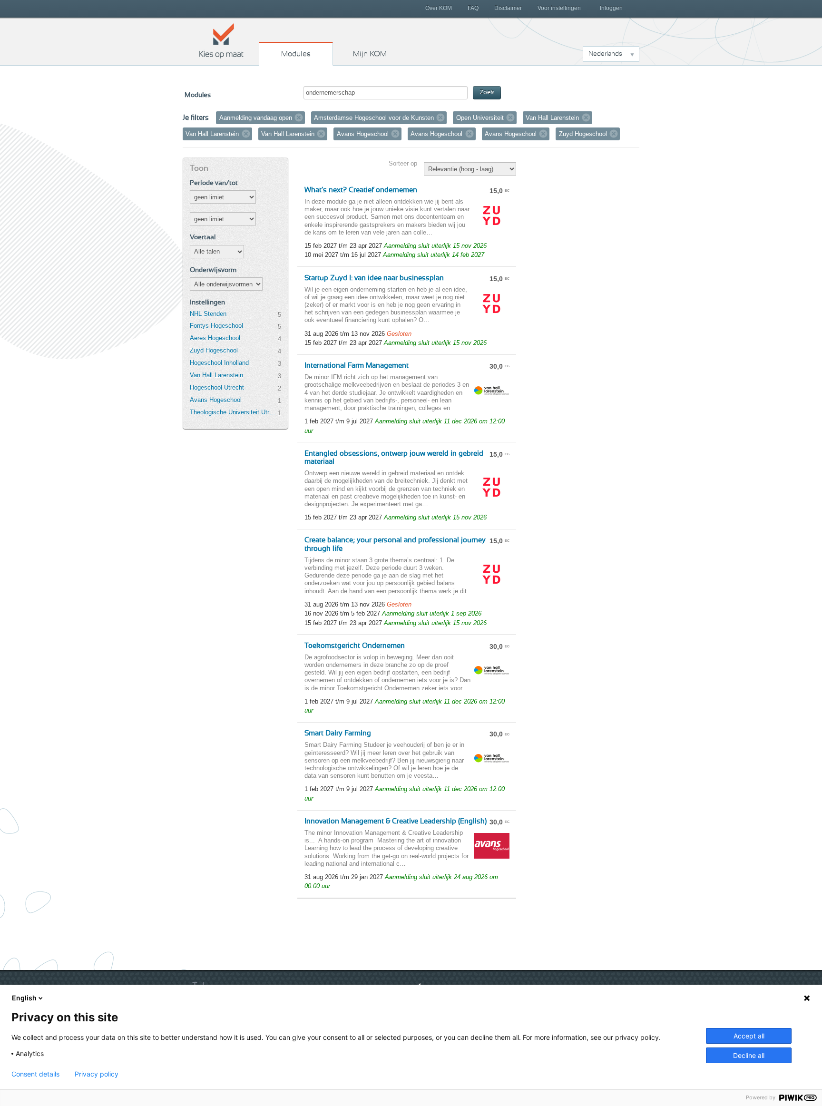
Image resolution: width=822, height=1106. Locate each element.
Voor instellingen (559, 8)
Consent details (35, 1074)
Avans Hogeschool (216, 399)
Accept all (749, 1036)
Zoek (487, 92)
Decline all (748, 1055)
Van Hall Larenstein (216, 375)
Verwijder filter (299, 117)
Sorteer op (403, 163)
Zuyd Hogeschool (214, 350)
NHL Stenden (208, 313)
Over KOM (438, 8)
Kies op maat (221, 40)
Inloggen (611, 8)
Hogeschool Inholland (219, 362)
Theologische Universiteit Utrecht (233, 412)
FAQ (473, 8)
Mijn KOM (370, 54)
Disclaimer (508, 8)
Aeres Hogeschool (215, 338)
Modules (296, 54)
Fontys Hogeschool (216, 325)
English (24, 998)
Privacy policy (96, 1074)
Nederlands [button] (605, 53)
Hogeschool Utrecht (217, 387)
